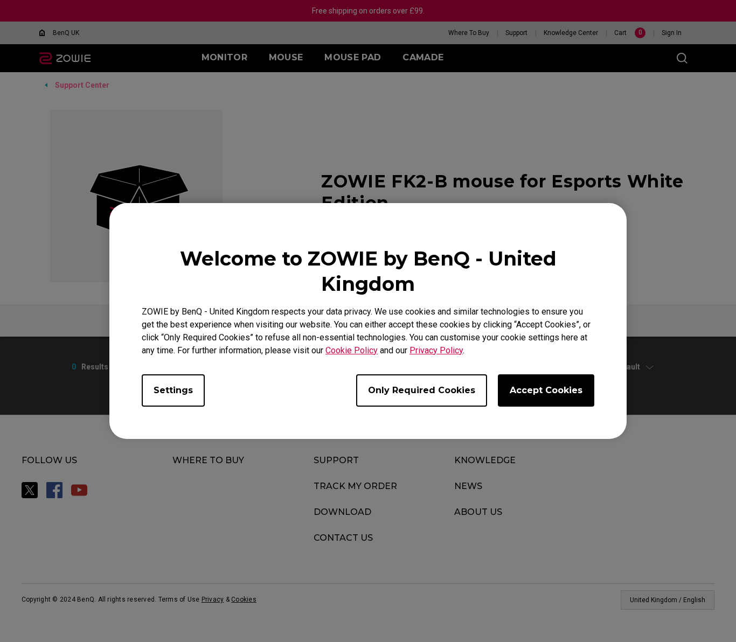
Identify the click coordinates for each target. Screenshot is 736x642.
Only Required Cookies (421, 390)
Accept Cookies (546, 390)
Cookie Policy (351, 350)
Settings (173, 390)
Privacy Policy (436, 350)
